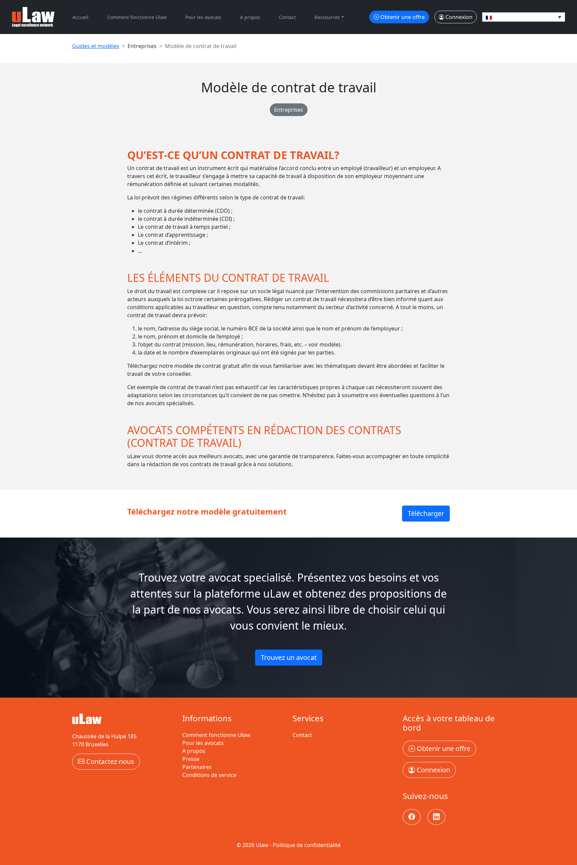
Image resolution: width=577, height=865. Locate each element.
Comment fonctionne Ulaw (137, 17)
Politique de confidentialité (307, 845)
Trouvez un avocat (289, 657)
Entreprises (288, 109)
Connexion (458, 17)
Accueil (80, 17)
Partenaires (197, 767)
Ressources (327, 17)
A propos (250, 17)
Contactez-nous (109, 761)
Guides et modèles (95, 46)
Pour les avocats (203, 17)
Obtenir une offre (402, 17)
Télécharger (426, 513)
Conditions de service (209, 775)
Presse (190, 759)
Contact (287, 17)
